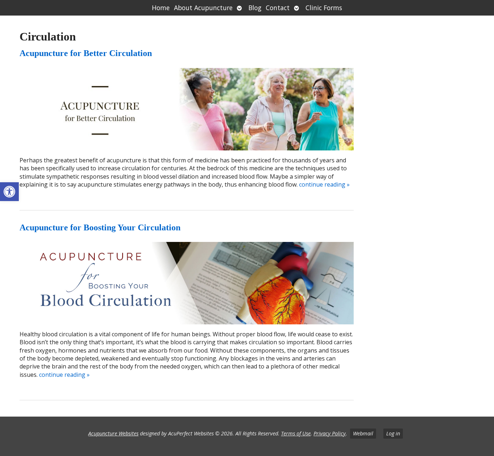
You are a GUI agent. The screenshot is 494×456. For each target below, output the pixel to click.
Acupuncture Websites (113, 433)
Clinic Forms (324, 7)
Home (161, 7)
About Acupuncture (203, 7)
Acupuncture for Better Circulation (86, 53)
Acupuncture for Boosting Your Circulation (100, 227)
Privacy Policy (330, 433)
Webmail (363, 433)
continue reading (324, 184)
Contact (278, 7)
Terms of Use (296, 433)
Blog (254, 7)
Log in (393, 433)
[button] (9, 191)
